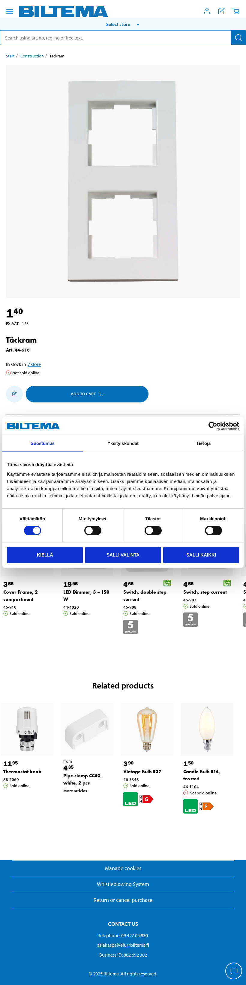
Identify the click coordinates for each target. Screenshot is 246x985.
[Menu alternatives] (9, 11)
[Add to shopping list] (14, 394)
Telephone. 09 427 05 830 (123, 935)
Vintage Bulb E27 (142, 771)
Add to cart (83, 393)
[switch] (92, 530)
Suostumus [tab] (43, 443)
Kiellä (45, 554)
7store (34, 364)
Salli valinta (123, 554)
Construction (32, 56)
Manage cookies (123, 868)
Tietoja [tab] (203, 443)
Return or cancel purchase (123, 899)
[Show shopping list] (221, 11)
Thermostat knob (22, 771)
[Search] (238, 37)
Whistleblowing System (123, 884)
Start (10, 56)
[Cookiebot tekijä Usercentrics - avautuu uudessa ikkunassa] (213, 426)
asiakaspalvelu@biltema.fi (123, 945)
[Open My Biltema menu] (207, 11)
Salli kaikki (201, 554)
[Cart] (236, 11)
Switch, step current (205, 592)
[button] (123, 24)
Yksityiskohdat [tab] (123, 443)
